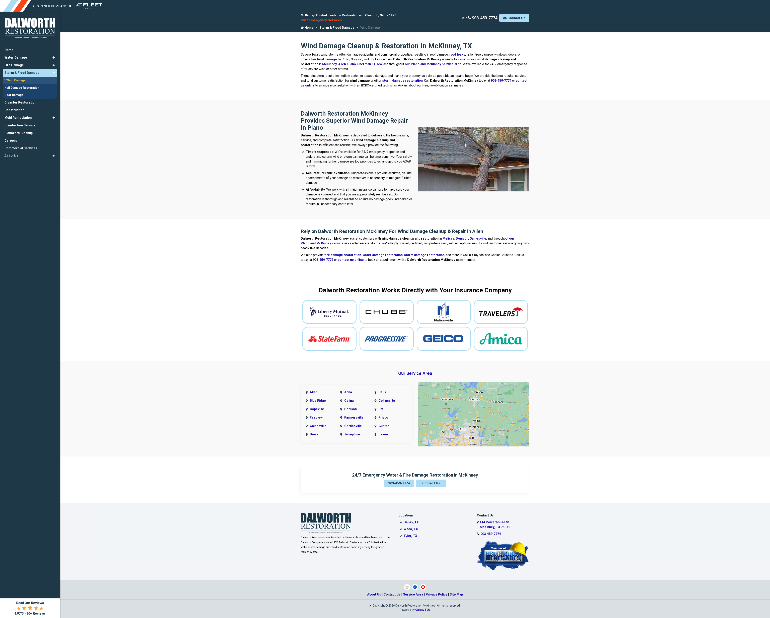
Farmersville (354, 417)
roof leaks (457, 54)
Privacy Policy (436, 594)
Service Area (413, 594)
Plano (351, 64)
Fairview (316, 417)
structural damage (323, 59)
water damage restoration (383, 255)
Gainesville (478, 238)
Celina (349, 401)
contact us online (351, 260)
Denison (462, 238)
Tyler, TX (410, 536)
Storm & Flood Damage (337, 27)
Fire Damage (14, 65)
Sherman (364, 64)
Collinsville (387, 401)
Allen (342, 64)
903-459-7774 (484, 17)
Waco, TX (411, 529)
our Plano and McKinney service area (433, 64)
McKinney (329, 64)
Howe (314, 434)
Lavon (383, 434)
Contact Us (516, 18)
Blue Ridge (318, 401)
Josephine (352, 434)
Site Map (456, 594)
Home (309, 27)
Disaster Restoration (20, 102)
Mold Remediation (18, 118)
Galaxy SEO (422, 609)
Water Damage (15, 57)
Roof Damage (13, 95)
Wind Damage (15, 80)
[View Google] (407, 587)
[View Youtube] (423, 587)
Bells (382, 392)
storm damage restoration (402, 80)
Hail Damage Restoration (21, 87)
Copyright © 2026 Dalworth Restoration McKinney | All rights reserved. (416, 605)
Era (381, 409)
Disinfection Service (19, 125)
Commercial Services (20, 148)
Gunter (384, 426)
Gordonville (353, 426)
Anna (348, 392)
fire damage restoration (342, 255)
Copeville (317, 409)
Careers (10, 140)
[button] (54, 57)
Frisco (377, 64)
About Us (374, 594)
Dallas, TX (411, 522)
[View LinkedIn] (415, 587)
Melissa (448, 238)
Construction (14, 110)
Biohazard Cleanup (18, 133)
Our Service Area (415, 373)
